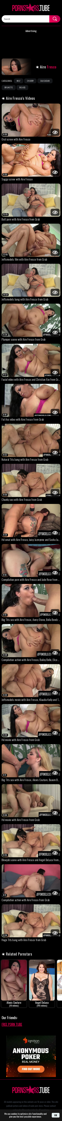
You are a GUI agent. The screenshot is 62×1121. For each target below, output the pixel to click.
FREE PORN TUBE (12, 1024)
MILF (19, 80)
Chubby (30, 80)
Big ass (22, 87)
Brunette (8, 87)
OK (55, 1115)
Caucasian (45, 80)
